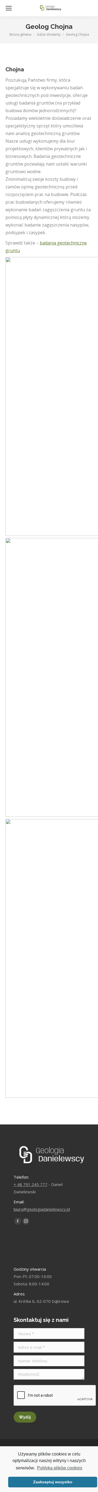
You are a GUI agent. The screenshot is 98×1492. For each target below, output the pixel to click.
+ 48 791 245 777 (30, 1184)
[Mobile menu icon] (8, 8)
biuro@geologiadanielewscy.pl (42, 1209)
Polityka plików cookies (59, 1468)
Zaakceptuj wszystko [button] (52, 1482)
